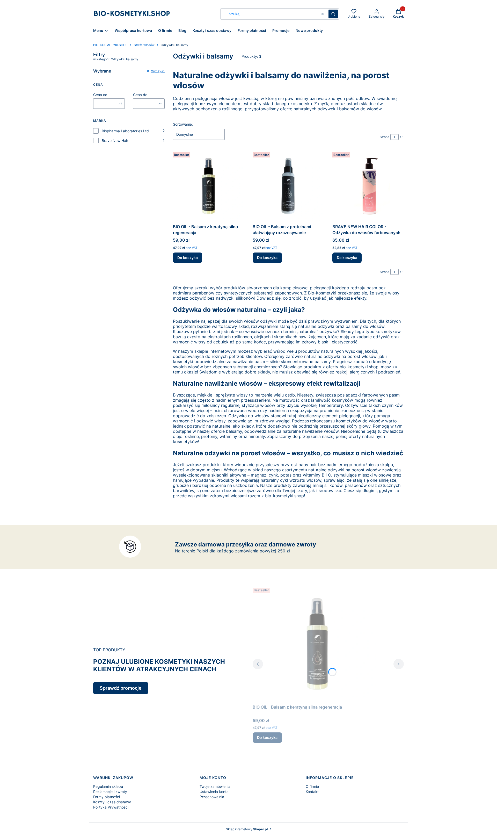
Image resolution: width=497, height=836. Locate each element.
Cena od (100, 94)
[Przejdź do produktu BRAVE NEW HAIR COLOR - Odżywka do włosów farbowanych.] (368, 186)
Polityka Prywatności (110, 807)
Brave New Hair (115, 140)
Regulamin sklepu (108, 786)
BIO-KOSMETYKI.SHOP (110, 45)
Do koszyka (187, 257)
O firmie (312, 786)
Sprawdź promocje (121, 688)
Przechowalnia (212, 797)
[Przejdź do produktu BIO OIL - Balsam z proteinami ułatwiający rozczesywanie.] (288, 186)
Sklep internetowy (247, 829)
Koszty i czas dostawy (112, 802)
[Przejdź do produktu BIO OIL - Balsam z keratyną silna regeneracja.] (208, 186)
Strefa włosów (144, 45)
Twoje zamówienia (215, 786)
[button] (333, 14)
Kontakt (312, 791)
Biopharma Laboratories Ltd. (126, 131)
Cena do (140, 94)
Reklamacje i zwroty (110, 791)
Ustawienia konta (214, 791)
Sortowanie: (183, 124)
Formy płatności (106, 797)
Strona (384, 137)
